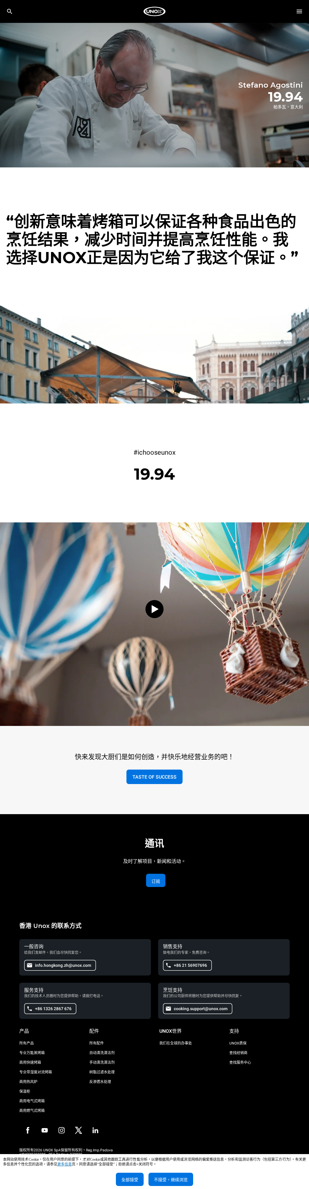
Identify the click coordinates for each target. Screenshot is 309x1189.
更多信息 (64, 1164)
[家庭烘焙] (154, 11)
